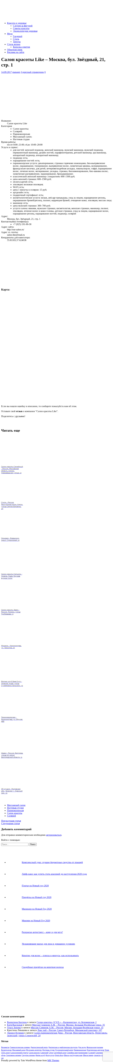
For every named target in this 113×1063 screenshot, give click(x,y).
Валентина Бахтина (17, 1022)
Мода (10, 33)
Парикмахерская (15, 810)
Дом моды (82, 1047)
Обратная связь (14, 49)
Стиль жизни (13, 44)
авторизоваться (53, 835)
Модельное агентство (34, 1050)
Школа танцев (88, 1055)
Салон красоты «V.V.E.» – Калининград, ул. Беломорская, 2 (67, 1022)
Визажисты (5, 1047)
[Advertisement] (56, 96)
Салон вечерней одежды (19, 1053)
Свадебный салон (60, 1053)
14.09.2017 (6, 72)
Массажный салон (16, 805)
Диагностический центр (39, 1047)
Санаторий (44, 1053)
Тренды (17, 41)
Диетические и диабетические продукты (63, 1047)
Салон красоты (14, 813)
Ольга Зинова (14, 1027)
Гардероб (17, 36)
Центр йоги (59, 1055)
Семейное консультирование (77, 1053)
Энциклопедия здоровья (25, 31)
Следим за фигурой (23, 25)
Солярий (11, 816)
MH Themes (53, 1060)
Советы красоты (21, 28)
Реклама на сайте (15, 52)
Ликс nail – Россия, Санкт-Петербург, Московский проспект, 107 (69, 1030)
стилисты (97, 1055)
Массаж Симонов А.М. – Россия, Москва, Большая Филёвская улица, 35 (68, 1025)
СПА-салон (5, 1053)
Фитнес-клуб (40, 1055)
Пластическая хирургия (95, 1050)
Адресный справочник (32, 72)
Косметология (6, 1050)
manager (16, 72)
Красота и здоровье (16, 23)
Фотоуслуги (49, 1055)
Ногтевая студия (15, 808)
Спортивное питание (13, 1055)
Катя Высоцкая (14, 1025)
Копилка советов (21, 47)
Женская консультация (95, 1047)
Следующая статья (10, 823)
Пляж (107, 1050)
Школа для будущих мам (73, 1055)
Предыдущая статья (11, 821)
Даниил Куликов (15, 1033)
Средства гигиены (28, 1055)
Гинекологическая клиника (20, 1047)
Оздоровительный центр (64, 1050)
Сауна (51, 1053)
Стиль (16, 39)
